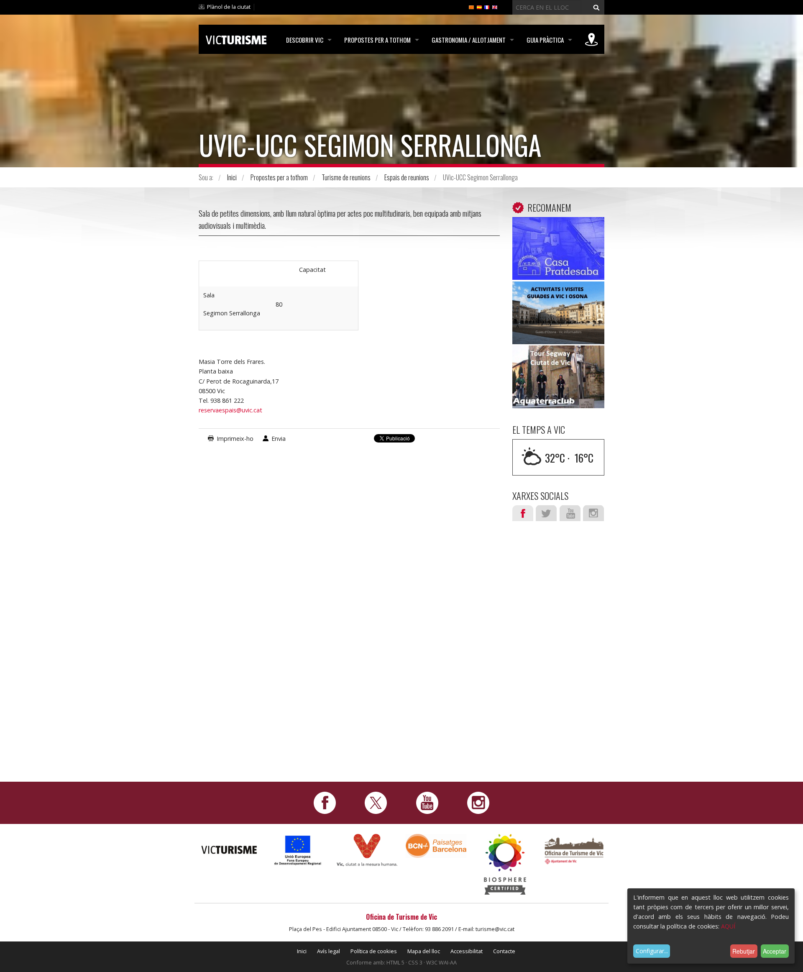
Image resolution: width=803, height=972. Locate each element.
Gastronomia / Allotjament (469, 39)
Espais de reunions (406, 177)
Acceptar (774, 951)
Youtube (570, 513)
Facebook (522, 513)
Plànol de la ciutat (229, 6)
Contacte (504, 951)
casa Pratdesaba (558, 229)
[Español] (479, 7)
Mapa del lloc (423, 951)
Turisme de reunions (346, 177)
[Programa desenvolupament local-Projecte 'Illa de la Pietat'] (298, 850)
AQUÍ (728, 926)
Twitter (546, 513)
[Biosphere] (505, 864)
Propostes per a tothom (377, 39)
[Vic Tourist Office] (574, 850)
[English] (495, 7)
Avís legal (328, 951)
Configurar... (652, 951)
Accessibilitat (466, 951)
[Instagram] (478, 802)
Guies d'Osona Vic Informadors (558, 300)
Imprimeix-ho (235, 439)
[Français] (487, 7)
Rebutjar (743, 951)
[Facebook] (325, 802)
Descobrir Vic (304, 39)
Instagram (593, 513)
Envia (278, 439)
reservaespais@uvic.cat (230, 410)
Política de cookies (373, 951)
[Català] (471, 7)
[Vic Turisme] (236, 38)
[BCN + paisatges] (436, 845)
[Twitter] (376, 802)
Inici (232, 177)
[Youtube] (427, 802)
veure (558, 250)
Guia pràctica (545, 39)
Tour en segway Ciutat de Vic (558, 364)
